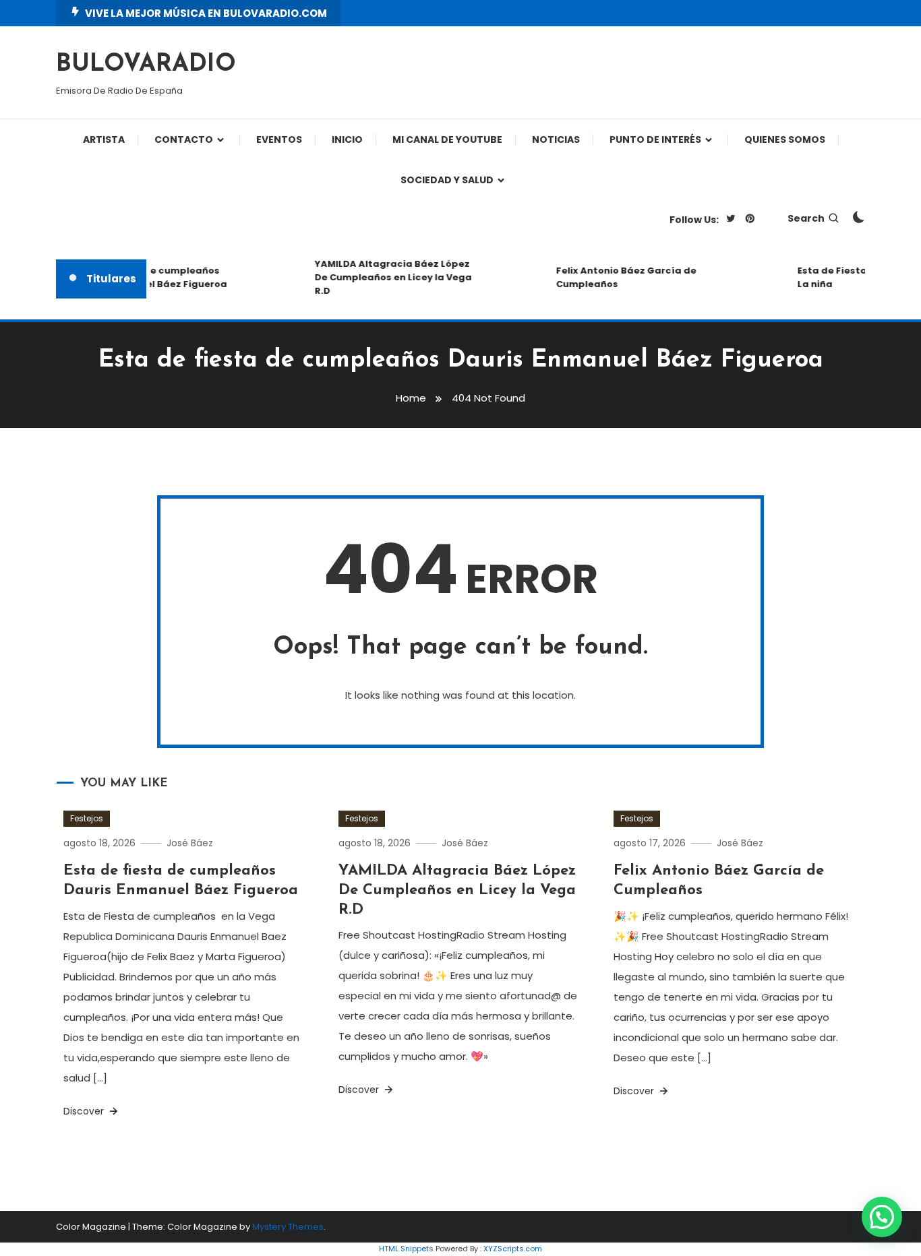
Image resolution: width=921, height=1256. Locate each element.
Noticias (556, 139)
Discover (85, 1111)
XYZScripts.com (512, 1248)
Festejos (86, 818)
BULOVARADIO (146, 65)
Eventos (279, 139)
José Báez (190, 843)
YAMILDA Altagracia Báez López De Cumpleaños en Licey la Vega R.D (386, 277)
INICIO (347, 139)
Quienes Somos (784, 139)
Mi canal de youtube (447, 139)
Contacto (183, 139)
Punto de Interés (655, 139)
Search (806, 218)
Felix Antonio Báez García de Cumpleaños (619, 277)
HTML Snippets (406, 1248)
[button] (882, 1217)
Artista (104, 139)
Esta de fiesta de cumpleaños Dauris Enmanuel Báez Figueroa (143, 277)
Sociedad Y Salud (447, 180)
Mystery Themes (288, 1226)
